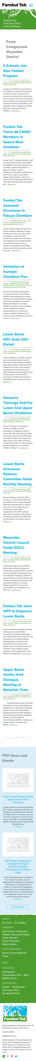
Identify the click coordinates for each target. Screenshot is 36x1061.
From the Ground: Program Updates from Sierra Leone (16, 282)
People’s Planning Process (16, 934)
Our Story (7, 923)
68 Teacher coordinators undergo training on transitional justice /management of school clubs (18, 866)
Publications (8, 972)
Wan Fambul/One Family (14, 223)
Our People (20, 923)
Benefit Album (9, 978)
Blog (5, 962)
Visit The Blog (18, 907)
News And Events (11, 949)
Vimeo (11, 1056)
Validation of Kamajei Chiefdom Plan (15, 271)
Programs (7, 927)
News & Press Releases (14, 953)
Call (3, 1056)
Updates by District (13, 154)
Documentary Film (11, 975)
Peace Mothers (8, 420)
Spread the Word (11, 993)
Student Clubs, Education (15, 83)
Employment (18, 987)
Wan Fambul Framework (14, 931)
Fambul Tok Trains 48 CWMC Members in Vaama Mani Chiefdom (17, 136)
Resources (8, 968)
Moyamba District (25, 81)
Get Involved (9, 983)
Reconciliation (9, 944)
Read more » (16, 110)
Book (26, 975)
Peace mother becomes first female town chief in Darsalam (18, 799)
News (4, 83)
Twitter (15, 1056)
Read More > (18, 826)
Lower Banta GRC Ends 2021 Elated (15, 339)
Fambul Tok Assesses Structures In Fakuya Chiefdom (17, 207)
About (5, 919)
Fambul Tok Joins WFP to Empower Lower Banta (17, 611)
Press (5, 956)
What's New (12, 84)
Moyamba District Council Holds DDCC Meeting (16, 545)
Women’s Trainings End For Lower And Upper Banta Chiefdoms (17, 405)
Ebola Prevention (11, 941)
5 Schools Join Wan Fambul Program (15, 70)
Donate (6, 987)
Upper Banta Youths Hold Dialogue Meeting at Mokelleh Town (15, 679)
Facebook (7, 1056)
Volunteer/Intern (11, 990)
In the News (15, 81)
